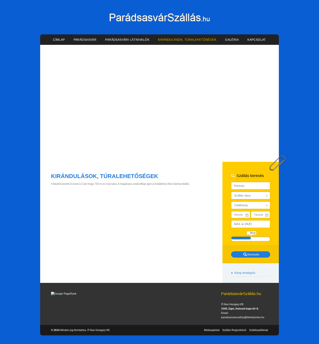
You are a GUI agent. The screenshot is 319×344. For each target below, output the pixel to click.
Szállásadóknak (258, 330)
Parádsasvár (85, 39)
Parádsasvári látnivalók (127, 39)
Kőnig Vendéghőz (244, 272)
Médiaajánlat (211, 330)
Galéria (232, 39)
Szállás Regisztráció (234, 330)
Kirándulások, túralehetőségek (187, 39)
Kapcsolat (256, 39)
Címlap (59, 39)
